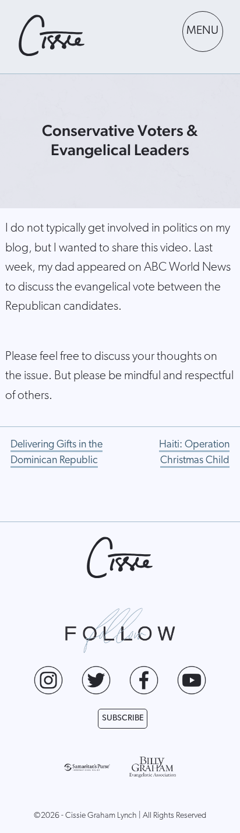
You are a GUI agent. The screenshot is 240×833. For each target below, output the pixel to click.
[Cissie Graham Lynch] (52, 35)
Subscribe (123, 718)
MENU (202, 31)
